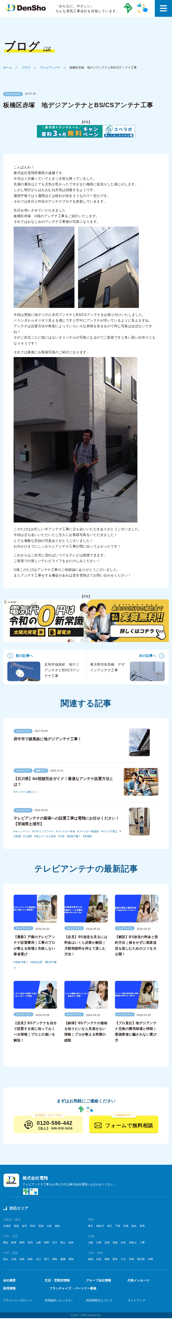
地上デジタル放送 (46, 836)
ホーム (7, 67)
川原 (62, 836)
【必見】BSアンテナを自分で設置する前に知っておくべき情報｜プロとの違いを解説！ (35, 1031)
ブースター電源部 (89, 831)
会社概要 (9, 1280)
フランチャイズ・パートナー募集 (72, 1288)
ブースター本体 (66, 831)
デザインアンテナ (44, 831)
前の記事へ (24, 655)
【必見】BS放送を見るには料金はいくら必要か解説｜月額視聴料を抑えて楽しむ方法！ (86, 945)
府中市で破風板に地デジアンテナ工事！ (48, 739)
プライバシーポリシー (18, 1300)
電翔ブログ (41, 770)
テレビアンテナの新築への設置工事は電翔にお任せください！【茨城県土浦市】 (66, 821)
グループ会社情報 (98, 1280)
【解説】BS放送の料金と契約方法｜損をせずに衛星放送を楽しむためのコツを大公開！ (136, 945)
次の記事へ (147, 655)
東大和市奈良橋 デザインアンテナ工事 (107, 667)
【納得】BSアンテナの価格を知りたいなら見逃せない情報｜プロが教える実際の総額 (86, 1031)
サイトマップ (136, 1300)
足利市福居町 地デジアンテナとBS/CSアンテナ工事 (61, 670)
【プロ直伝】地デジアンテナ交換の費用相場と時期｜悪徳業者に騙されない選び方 (135, 1031)
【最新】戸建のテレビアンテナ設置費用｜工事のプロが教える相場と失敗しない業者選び (34, 945)
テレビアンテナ (50, 67)
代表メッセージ (139, 1280)
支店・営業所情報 (57, 1280)
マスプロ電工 (109, 831)
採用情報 (9, 1288)
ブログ (26, 67)
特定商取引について (99, 1300)
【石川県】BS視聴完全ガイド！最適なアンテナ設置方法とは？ (63, 781)
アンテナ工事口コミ (26, 791)
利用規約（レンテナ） (59, 1300)
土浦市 (28, 836)
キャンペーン (22, 831)
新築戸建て (74, 836)
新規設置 (37, 962)
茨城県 (88, 836)
